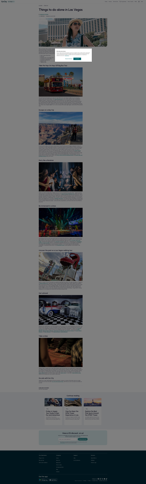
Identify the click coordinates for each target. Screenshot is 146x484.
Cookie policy (67, 55)
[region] (73, 55)
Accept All (77, 58)
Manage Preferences (69, 58)
